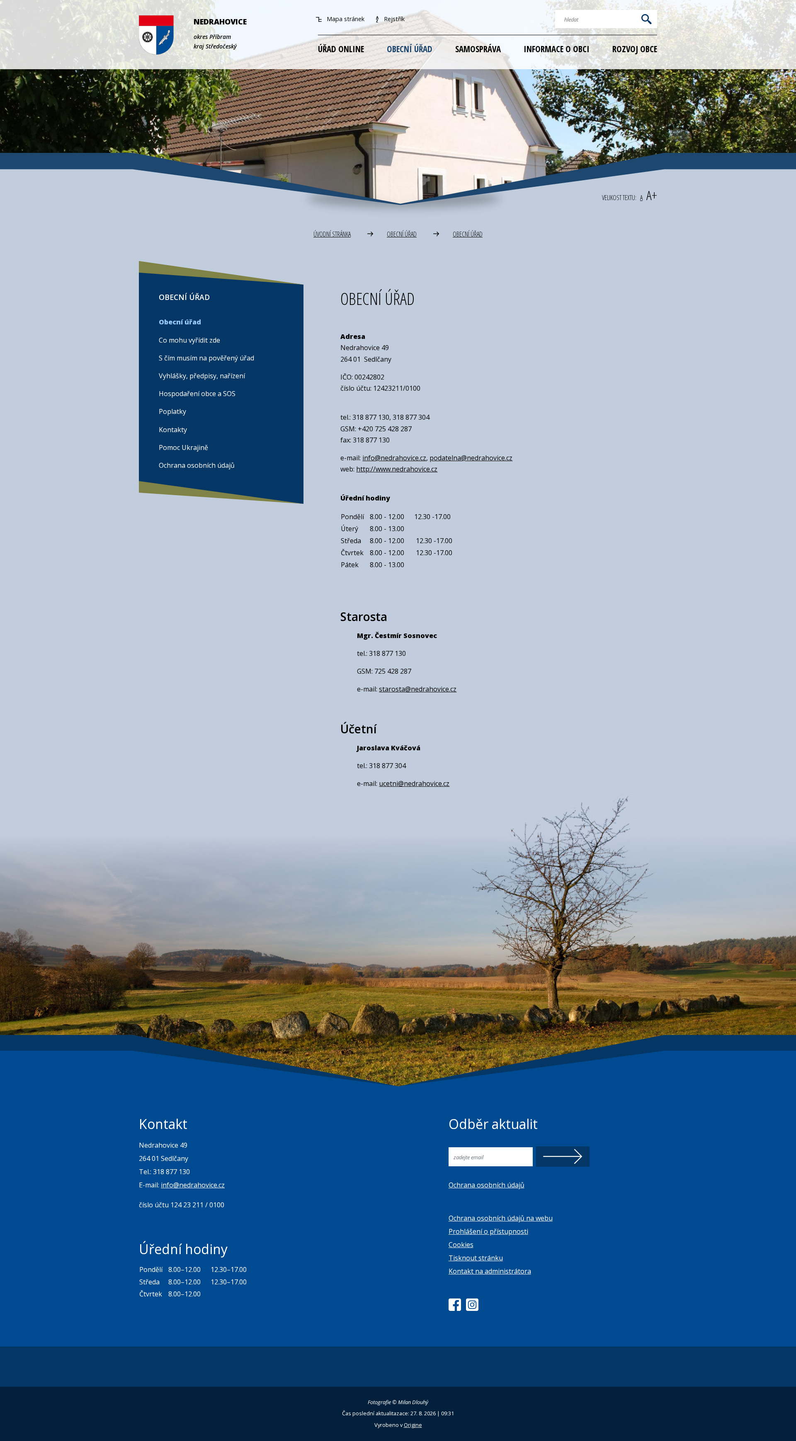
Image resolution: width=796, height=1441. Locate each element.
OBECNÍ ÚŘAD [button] (409, 49)
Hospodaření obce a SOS (197, 393)
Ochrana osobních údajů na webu (501, 1218)
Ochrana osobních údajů (197, 465)
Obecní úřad (468, 234)
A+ (651, 195)
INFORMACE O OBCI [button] (557, 49)
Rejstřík (393, 19)
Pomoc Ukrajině (183, 447)
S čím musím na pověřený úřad (206, 358)
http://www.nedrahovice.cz (396, 469)
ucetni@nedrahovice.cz (414, 783)
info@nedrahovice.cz (394, 457)
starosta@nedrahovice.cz (417, 689)
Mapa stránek (344, 19)
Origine (413, 1425)
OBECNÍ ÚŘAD (402, 234)
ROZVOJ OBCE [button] (634, 49)
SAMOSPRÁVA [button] (478, 49)
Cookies (461, 1244)
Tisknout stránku (476, 1257)
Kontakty (173, 429)
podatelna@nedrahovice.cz (471, 457)
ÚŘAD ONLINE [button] (341, 49)
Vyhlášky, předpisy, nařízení (202, 375)
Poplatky (172, 411)
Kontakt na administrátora (490, 1271)
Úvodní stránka (332, 234)
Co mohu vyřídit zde (189, 340)
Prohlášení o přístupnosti (488, 1231)
